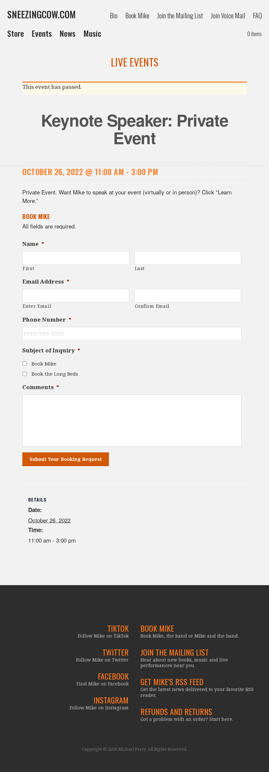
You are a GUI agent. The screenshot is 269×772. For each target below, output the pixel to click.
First (28, 268)
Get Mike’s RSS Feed (171, 681)
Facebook (113, 676)
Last (140, 268)
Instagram (111, 700)
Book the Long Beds (54, 373)
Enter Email (37, 306)
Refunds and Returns (176, 711)
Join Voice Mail (228, 15)
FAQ (257, 15)
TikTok (118, 628)
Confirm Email (152, 306)
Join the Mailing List (180, 15)
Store (15, 33)
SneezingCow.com (41, 14)
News (67, 33)
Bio (113, 15)
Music (92, 33)
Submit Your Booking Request (66, 459)
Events (42, 33)
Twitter (115, 652)
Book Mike (137, 15)
